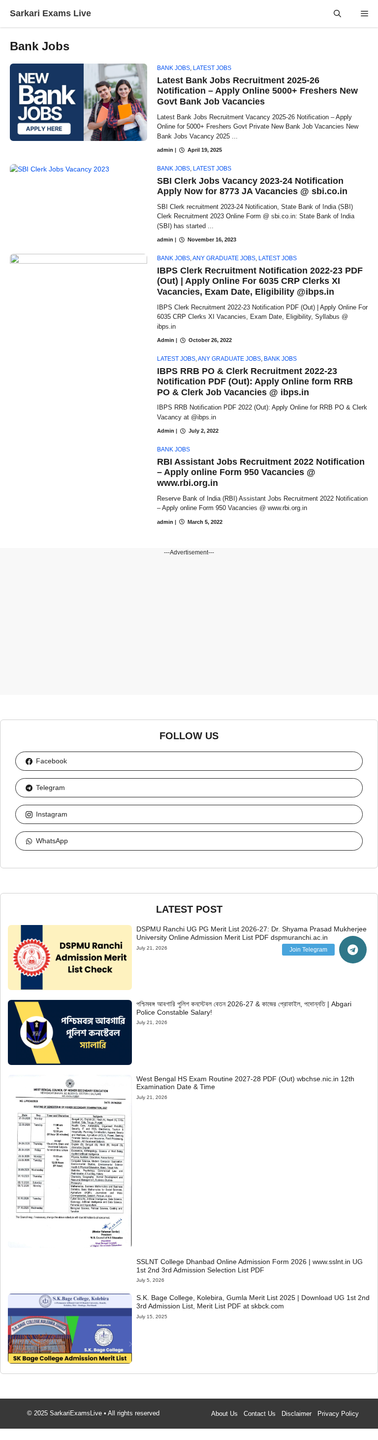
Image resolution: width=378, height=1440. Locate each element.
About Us (224, 1413)
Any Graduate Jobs (223, 258)
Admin (165, 340)
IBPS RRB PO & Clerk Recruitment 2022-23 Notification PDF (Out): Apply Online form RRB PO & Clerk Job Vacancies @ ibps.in (255, 381)
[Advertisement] (189, 626)
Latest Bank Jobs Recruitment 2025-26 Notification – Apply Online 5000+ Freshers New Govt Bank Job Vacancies (257, 90)
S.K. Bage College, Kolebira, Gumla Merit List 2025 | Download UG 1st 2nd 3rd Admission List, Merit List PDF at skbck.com (253, 1302)
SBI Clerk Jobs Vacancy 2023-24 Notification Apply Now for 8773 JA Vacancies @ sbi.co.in (252, 186)
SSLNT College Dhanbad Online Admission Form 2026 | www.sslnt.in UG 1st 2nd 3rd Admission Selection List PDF (249, 1266)
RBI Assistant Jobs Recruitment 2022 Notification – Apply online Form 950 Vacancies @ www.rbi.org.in (261, 472)
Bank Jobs (173, 68)
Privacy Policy (338, 1413)
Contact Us (260, 1413)
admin (165, 150)
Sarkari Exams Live (50, 13)
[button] (337, 13)
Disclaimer (297, 1413)
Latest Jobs (212, 68)
